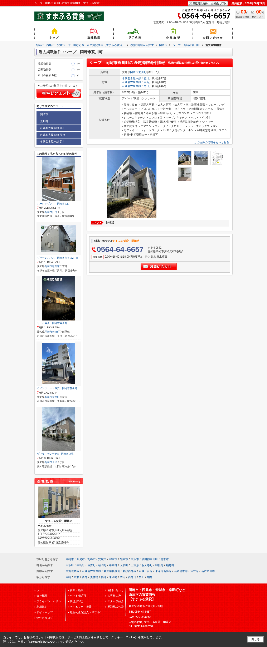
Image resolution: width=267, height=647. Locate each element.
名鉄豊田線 (208, 571)
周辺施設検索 (115, 606)
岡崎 (68, 577)
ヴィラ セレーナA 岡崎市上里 (55, 453)
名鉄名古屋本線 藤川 (52, 128)
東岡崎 (113, 577)
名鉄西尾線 (129, 571)
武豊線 (194, 571)
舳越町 (170, 565)
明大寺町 (147, 565)
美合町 (56, 331)
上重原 (135, 565)
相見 (149, 577)
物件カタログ (45, 617)
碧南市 (113, 559)
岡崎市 (134, 72)
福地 (103, 577)
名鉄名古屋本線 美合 (52, 134)
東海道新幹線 (163, 571)
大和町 (124, 565)
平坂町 (70, 565)
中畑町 (113, 565)
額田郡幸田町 (150, 559)
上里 (54, 462)
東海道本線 (72, 571)
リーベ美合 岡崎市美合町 (52, 323)
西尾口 (132, 577)
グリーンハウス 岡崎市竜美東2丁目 (58, 257)
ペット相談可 (78, 595)
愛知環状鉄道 (112, 571)
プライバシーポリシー (50, 601)
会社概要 (42, 595)
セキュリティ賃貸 (81, 606)
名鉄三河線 (145, 571)
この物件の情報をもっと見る (211, 142)
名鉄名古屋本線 (131, 78)
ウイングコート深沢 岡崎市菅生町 (57, 388)
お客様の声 (114, 595)
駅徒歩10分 (77, 601)
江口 (54, 212)
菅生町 (56, 397)
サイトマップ (45, 612)
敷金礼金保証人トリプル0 (85, 612)
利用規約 (42, 606)
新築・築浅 (76, 590)
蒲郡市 (165, 559)
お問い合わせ (115, 590)
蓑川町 (142, 72)
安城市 (102, 559)
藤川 (146, 78)
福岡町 (102, 565)
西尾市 (81, 559)
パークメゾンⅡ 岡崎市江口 (53, 203)
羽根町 (159, 565)
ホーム (41, 590)
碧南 (122, 577)
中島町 (81, 565)
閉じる (256, 639)
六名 (76, 577)
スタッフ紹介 (115, 601)
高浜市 (135, 559)
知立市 (124, 559)
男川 (146, 86)
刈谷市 (91, 559)
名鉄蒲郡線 (181, 571)
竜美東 (56, 266)
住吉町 (91, 565)
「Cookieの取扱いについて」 (43, 641)
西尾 (84, 577)
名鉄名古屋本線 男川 (52, 141)
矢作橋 (94, 577)
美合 (146, 82)
